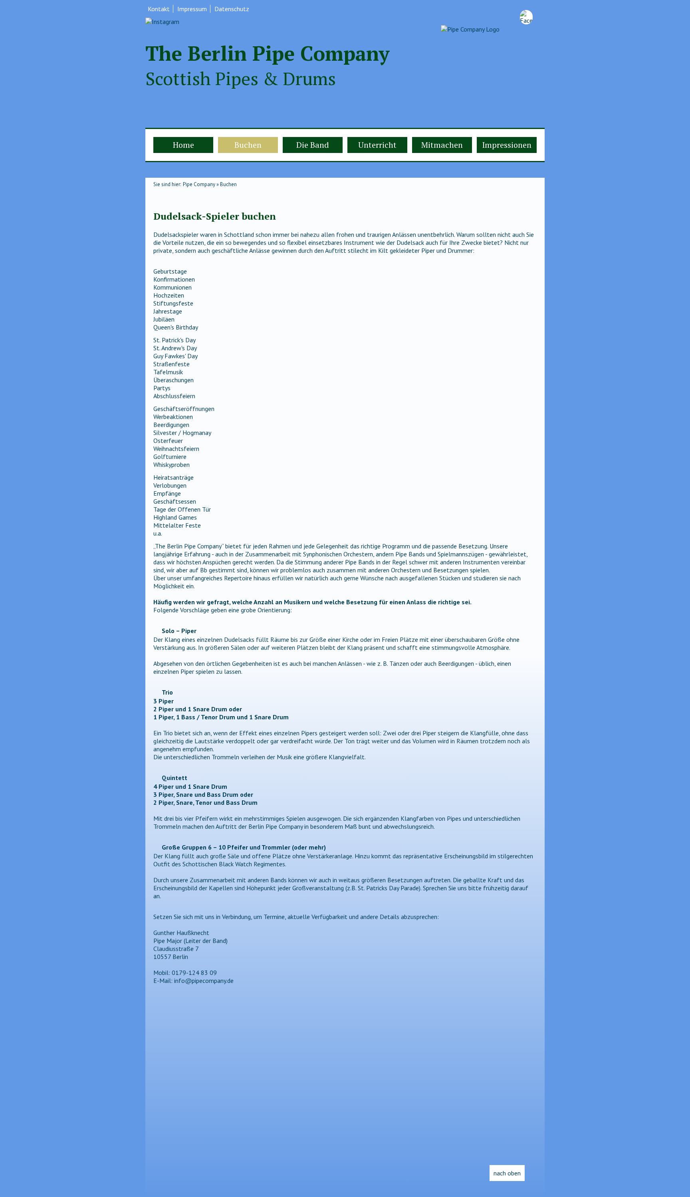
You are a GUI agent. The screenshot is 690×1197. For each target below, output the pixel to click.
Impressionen (506, 144)
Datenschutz (231, 9)
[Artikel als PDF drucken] (164, 201)
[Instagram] (162, 22)
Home (183, 144)
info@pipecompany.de (204, 981)
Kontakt (159, 9)
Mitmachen (442, 144)
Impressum (192, 9)
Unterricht (377, 144)
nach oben (507, 1173)
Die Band (312, 144)
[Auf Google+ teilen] (188, 201)
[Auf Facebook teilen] (172, 201)
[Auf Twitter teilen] (180, 201)
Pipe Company (199, 184)
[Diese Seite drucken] (156, 201)
